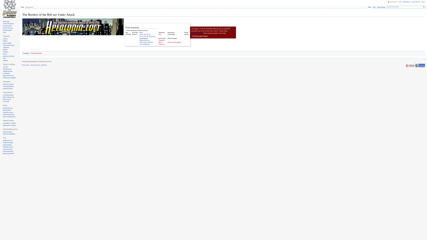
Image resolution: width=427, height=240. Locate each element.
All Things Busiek (8, 95)
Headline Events (8, 112)
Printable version (8, 147)
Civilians (5, 52)
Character (161, 40)
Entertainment (7, 69)
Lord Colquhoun (145, 44)
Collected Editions (8, 86)
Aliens (5, 54)
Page (22, 7)
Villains (5, 41)
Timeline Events (36, 53)
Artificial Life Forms (8, 56)
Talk (400, 2)
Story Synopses (7, 132)
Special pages (7, 145)
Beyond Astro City (8, 75)
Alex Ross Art (7, 99)
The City (5, 67)
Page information (8, 151)
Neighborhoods (7, 71)
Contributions (406, 2)
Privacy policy (25, 65)
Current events (7, 26)
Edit (374, 7)
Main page (6, 21)
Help (4, 32)
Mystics (5, 49)
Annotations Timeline (9, 123)
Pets (4, 58)
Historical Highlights (9, 134)
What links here (7, 140)
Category (26, 53)
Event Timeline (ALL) (9, 117)
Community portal (8, 23)
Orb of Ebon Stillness (146, 42)
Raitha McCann (145, 40)
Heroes (5, 39)
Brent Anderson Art (8, 97)
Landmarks (6, 73)
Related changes (8, 142)
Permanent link (7, 149)
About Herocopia (35, 65)
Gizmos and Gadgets (174, 42)
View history (381, 7)
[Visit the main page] (10, 9)
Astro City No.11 (145, 34)
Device (160, 42)
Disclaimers (44, 65)
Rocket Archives (8, 88)
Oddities (5, 60)
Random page (7, 30)
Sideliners (6, 47)
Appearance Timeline (9, 125)
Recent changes (8, 28)
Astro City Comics (8, 84)
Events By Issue (8, 108)
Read (369, 7)
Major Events (7, 110)
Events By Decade (8, 114)
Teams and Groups (8, 45)
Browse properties (8, 153)
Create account (415, 2)
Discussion (29, 7)
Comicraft (6, 101)
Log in (423, 2)
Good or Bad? (7, 43)
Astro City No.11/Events (147, 36)
